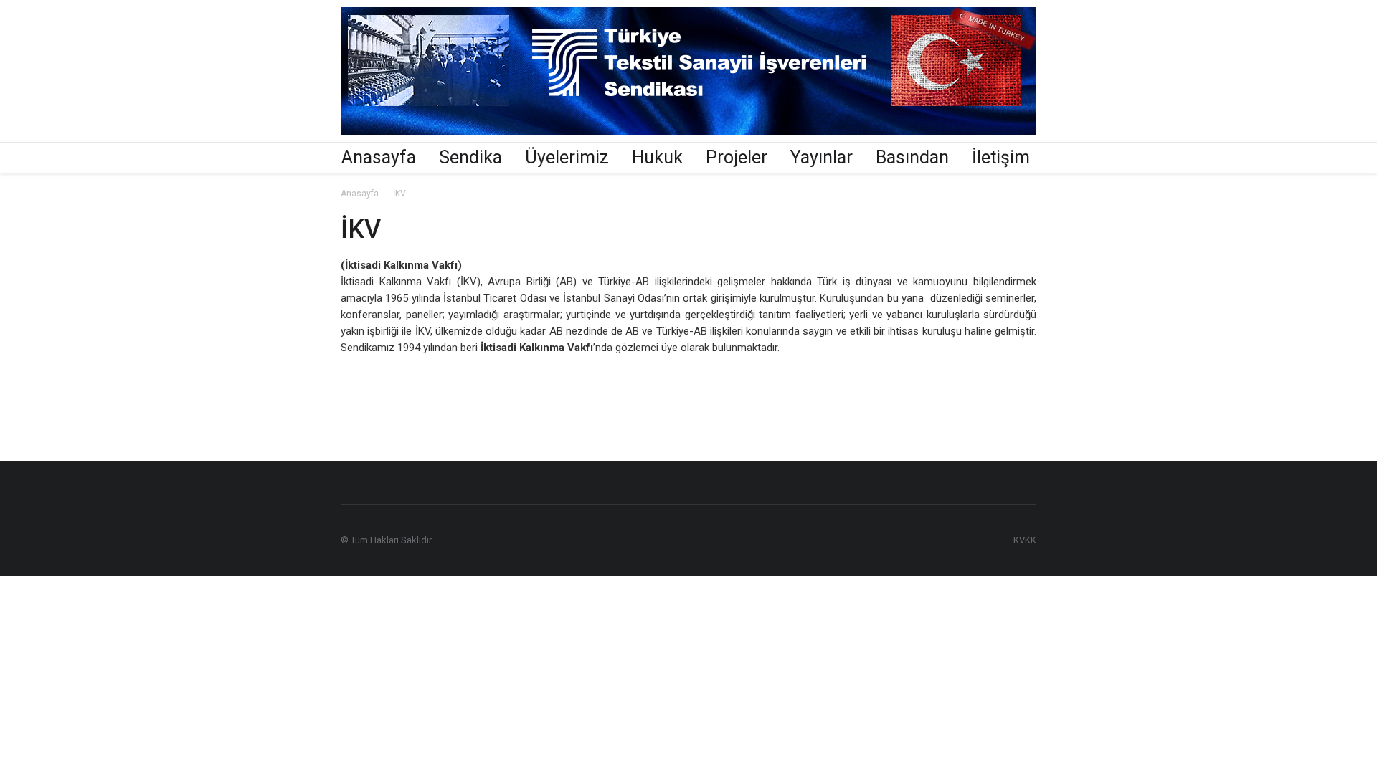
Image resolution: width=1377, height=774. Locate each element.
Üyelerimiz (567, 157)
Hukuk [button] (657, 157)
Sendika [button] (470, 157)
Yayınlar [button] (821, 157)
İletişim (1001, 157)
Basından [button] (912, 157)
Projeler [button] (736, 157)
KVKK (1024, 540)
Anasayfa (378, 157)
